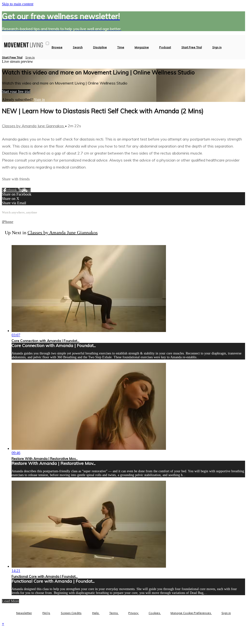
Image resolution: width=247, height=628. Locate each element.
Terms (114, 613)
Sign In (30, 57)
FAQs (46, 613)
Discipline (100, 47)
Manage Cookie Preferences (191, 613)
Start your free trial (16, 91)
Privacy (133, 613)
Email (26, 190)
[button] (47, 43)
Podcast (165, 47)
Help (96, 613)
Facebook (10, 190)
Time (120, 47)
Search (78, 47)
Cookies (155, 613)
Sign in (217, 47)
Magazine (142, 47)
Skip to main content (17, 4)
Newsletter (24, 613)
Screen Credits (71, 613)
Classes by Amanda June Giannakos (33, 125)
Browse (57, 47)
